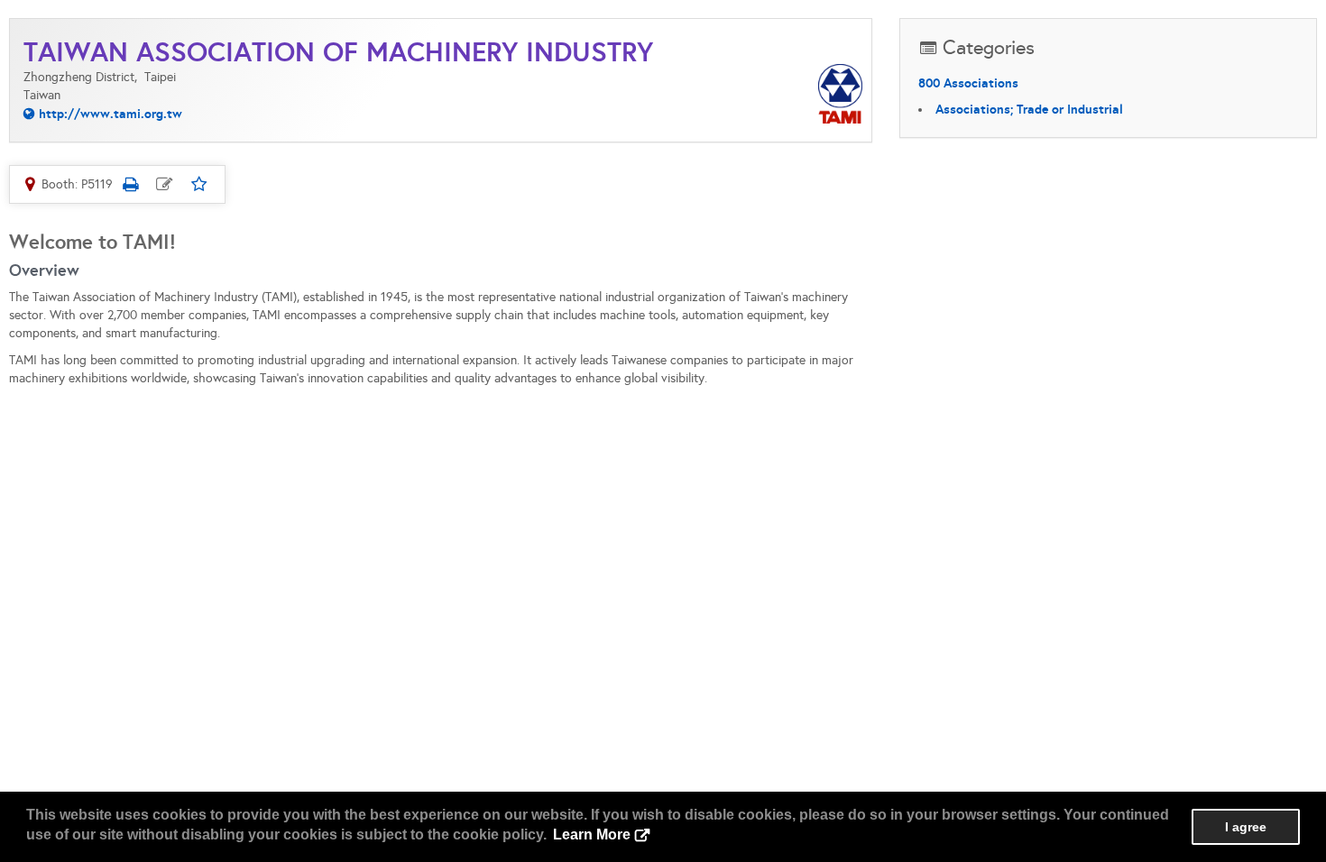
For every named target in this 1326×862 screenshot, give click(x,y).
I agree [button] (1245, 827)
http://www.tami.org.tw (110, 113)
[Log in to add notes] (164, 184)
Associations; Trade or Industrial (1029, 109)
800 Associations (968, 83)
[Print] (130, 184)
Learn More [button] (592, 834)
